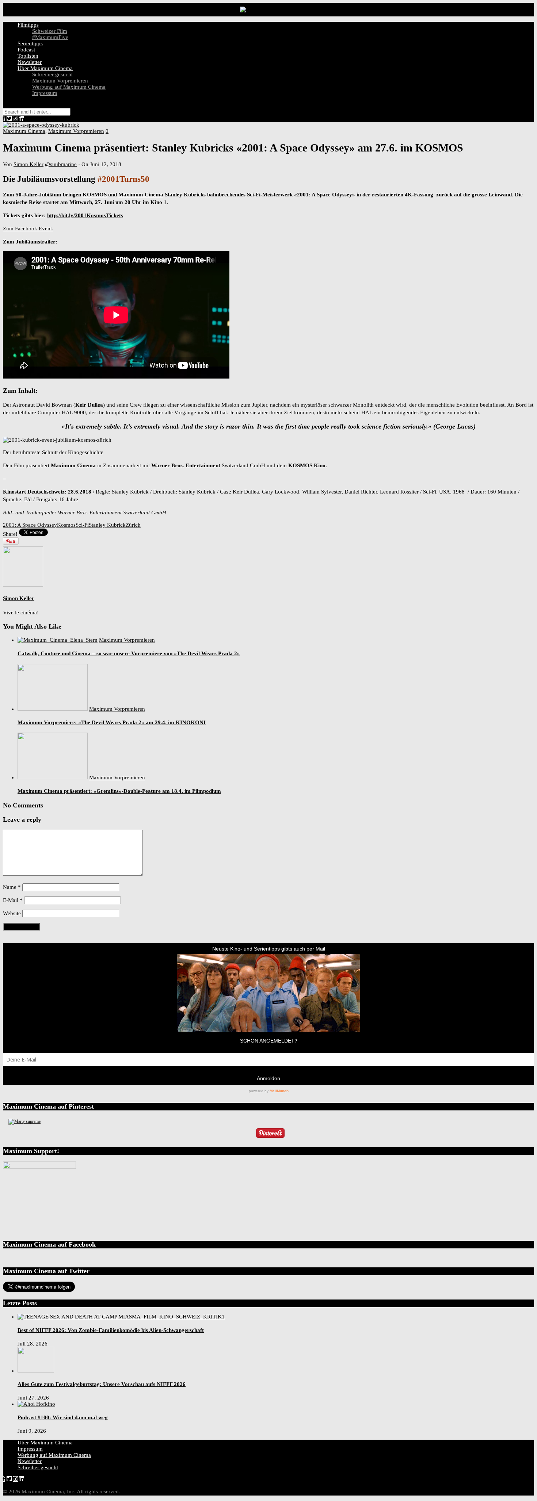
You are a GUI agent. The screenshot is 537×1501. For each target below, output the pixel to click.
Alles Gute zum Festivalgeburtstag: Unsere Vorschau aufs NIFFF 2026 (102, 1384)
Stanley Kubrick (107, 525)
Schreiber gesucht (52, 74)
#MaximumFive (50, 37)
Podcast (26, 50)
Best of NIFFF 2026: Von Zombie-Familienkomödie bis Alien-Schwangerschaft (111, 1330)
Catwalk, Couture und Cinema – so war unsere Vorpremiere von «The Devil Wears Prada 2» (129, 653)
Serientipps (30, 43)
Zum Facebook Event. (28, 228)
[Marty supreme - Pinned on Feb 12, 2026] (24, 1121)
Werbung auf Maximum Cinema (69, 87)
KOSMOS (95, 194)
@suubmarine (61, 164)
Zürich (133, 525)
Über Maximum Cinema (45, 68)
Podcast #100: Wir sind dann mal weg (63, 1417)
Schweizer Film (49, 31)
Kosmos (66, 525)
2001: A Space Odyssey (30, 525)
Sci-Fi (82, 525)
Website (12, 913)
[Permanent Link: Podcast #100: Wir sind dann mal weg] (36, 1404)
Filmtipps (28, 25)
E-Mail (13, 900)
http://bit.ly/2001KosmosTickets (85, 215)
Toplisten (28, 56)
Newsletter (30, 62)
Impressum (44, 93)
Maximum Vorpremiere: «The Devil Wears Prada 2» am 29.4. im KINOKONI (112, 722)
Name (12, 887)
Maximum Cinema (24, 131)
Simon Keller (28, 164)
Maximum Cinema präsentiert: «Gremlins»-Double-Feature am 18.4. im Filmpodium (119, 791)
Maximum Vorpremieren (60, 81)
